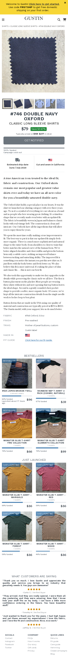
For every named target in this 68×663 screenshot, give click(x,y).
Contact (8, 638)
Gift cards (32, 647)
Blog (52, 654)
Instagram (10, 641)
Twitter (8, 647)
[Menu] (3, 19)
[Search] (59, 19)
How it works (34, 641)
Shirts (5, 26)
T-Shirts (51, 396)
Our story (32, 644)
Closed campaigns (58, 650)
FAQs (30, 638)
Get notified (34, 140)
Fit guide (54, 641)
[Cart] (64, 19)
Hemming (55, 647)
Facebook (9, 644)
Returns (54, 638)
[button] (33, 61)
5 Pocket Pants (17, 393)
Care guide (55, 644)
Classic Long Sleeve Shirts (23, 26)
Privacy (31, 650)
